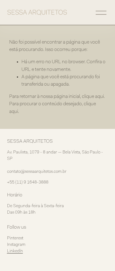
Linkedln (15, 251)
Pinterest (15, 238)
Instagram (16, 245)
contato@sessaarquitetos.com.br (37, 172)
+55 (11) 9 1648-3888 (27, 182)
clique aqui (93, 96)
